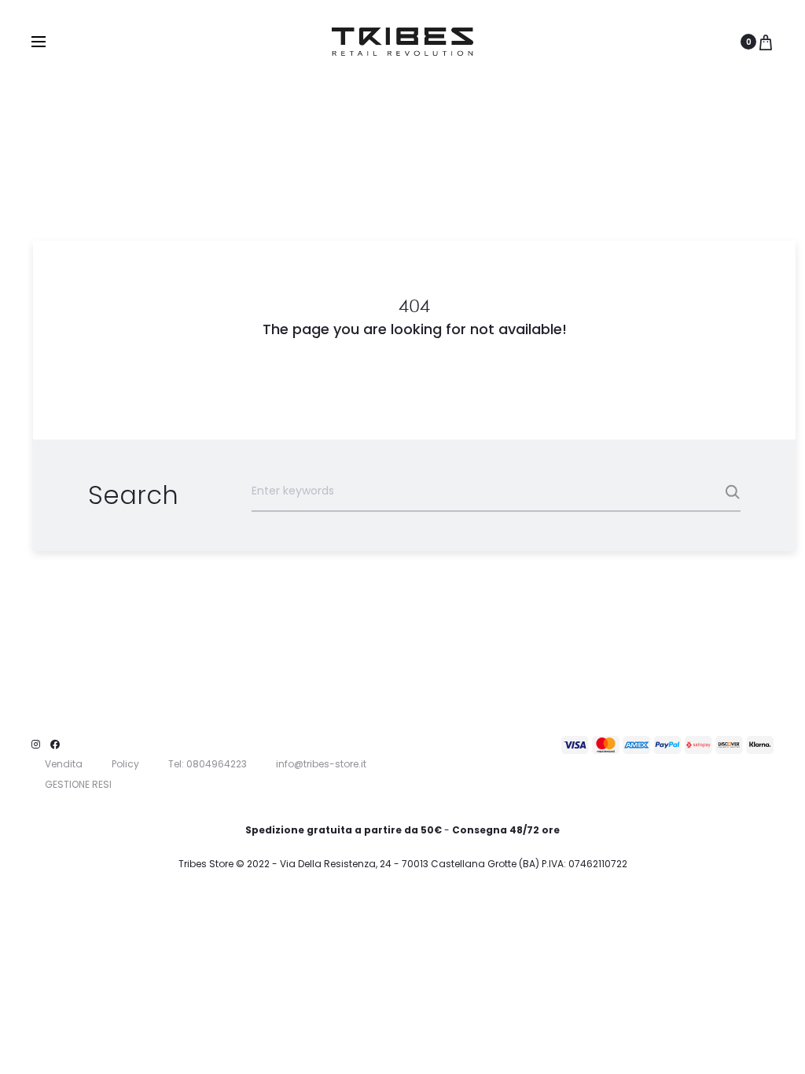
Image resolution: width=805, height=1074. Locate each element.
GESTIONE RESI (78, 784)
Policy (125, 764)
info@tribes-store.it (321, 764)
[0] (766, 41)
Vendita (64, 764)
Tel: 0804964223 (207, 764)
